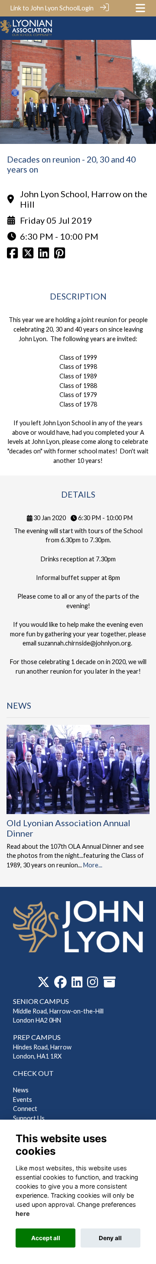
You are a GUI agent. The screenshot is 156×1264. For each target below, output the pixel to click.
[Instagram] (92, 984)
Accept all (45, 1238)
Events (22, 1099)
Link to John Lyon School (44, 8)
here (23, 1213)
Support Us (29, 1118)
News (21, 1090)
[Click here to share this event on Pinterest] (59, 255)
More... (92, 865)
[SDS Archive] (109, 984)
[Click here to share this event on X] (28, 255)
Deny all (110, 1238)
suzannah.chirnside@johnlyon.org (84, 643)
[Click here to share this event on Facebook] (12, 255)
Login (86, 8)
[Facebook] (60, 984)
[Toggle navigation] (140, 8)
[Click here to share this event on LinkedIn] (43, 255)
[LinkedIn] (77, 984)
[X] (43, 984)
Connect (25, 1108)
